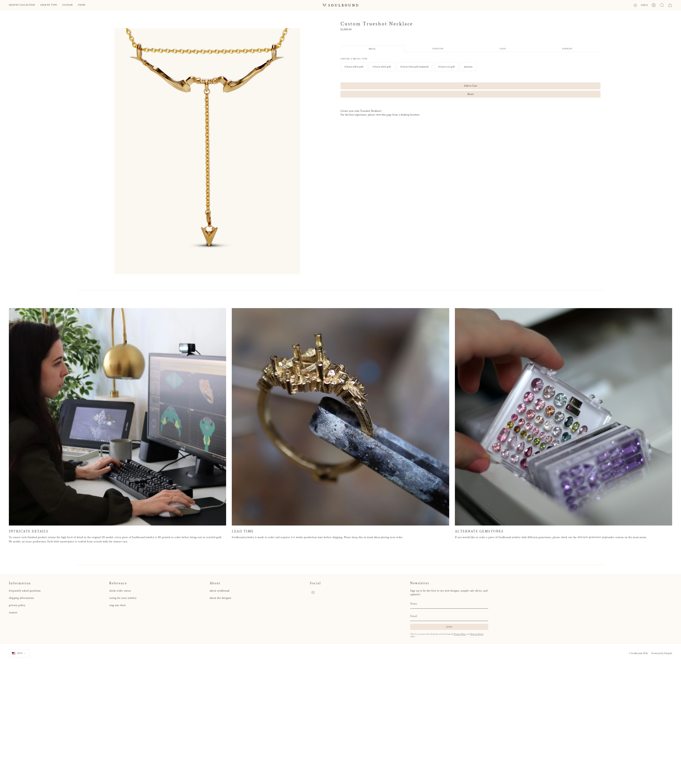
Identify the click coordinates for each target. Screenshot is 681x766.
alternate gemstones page (592, 537)
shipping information (21, 598)
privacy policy (17, 605)
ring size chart (117, 605)
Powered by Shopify (662, 653)
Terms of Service (476, 634)
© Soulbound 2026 (638, 653)
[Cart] (670, 5)
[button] (22, 5)
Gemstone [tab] (437, 48)
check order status (120, 591)
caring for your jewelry (122, 598)
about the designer (221, 598)
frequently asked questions (25, 591)
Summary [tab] (567, 48)
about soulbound (219, 591)
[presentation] (353, 59)
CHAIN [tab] (502, 48)
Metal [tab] (372, 49)
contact (13, 612)
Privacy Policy (460, 634)
